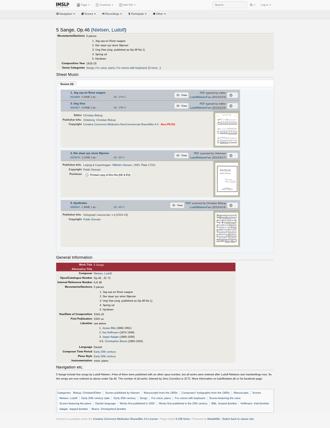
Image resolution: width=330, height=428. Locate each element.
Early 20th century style (95, 398)
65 (120, 207)
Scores (256, 392)
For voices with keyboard (131, 67)
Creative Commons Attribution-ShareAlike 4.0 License (125, 418)
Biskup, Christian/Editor (87, 392)
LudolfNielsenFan (200, 97)
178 (121, 107)
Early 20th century (105, 351)
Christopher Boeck (116, 341)
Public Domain (92, 169)
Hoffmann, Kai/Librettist (255, 403)
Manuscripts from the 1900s (161, 392)
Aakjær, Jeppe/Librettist (73, 408)
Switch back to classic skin (238, 418)
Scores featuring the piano (75, 403)
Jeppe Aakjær (110, 336)
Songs (90, 67)
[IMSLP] (63, 5)
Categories (63, 392)
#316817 (75, 107)
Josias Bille (109, 327)
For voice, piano (105, 67)
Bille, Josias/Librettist (224, 403)
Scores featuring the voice (225, 398)
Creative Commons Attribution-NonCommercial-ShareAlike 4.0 (120, 124)
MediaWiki (213, 418)
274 (121, 97)
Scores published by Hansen (122, 392)
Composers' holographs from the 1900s (206, 392)
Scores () (67, 84)
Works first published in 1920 (137, 403)
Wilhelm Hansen (122, 164)
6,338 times (183, 418)
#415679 (75, 157)
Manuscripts (241, 392)
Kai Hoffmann (110, 332)
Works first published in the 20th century (183, 403)
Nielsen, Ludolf (109, 29)
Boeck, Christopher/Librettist (109, 408)
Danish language (105, 403)
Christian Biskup (93, 115)
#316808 (75, 97)
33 (120, 157)
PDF (202, 92)
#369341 (75, 207)
